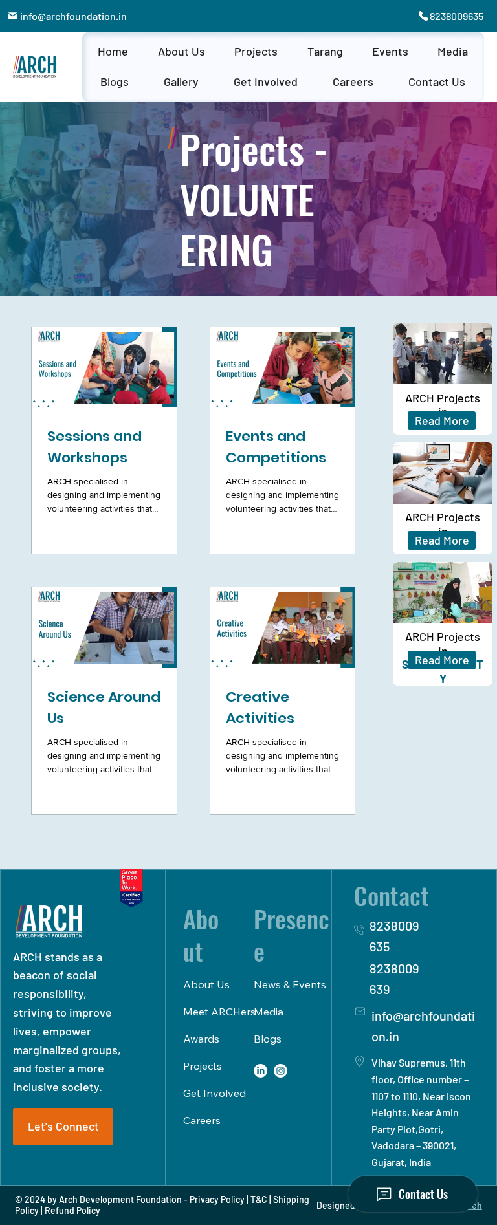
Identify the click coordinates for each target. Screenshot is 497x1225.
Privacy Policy (217, 1199)
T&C (258, 1199)
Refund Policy (72, 1210)
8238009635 (456, 16)
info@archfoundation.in (73, 16)
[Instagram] (280, 1071)
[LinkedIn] (260, 1071)
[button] (181, 52)
